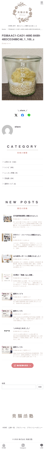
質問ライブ (8, 183)
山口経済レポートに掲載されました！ (27, 256)
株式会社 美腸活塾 (26, 439)
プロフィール (21, 427)
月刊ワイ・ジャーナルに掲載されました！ (27, 235)
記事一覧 (12, 427)
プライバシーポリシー (34, 427)
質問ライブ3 (17, 311)
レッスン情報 (9, 172)
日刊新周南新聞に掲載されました (25, 216)
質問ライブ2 (17, 347)
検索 (3, 383)
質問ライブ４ (18, 293)
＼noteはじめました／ (21, 328)
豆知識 (6, 178)
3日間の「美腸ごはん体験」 (23, 275)
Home (4, 29)
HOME (5, 427)
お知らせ (7, 161)
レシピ (6, 167)
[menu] (42, 2)
